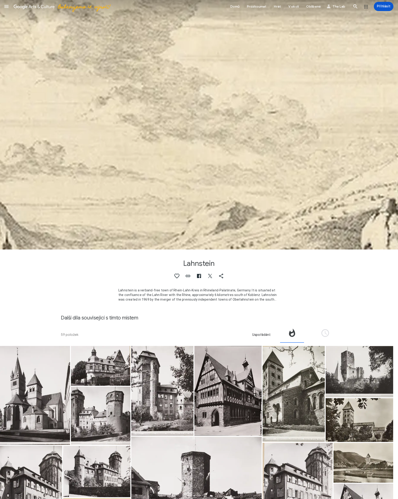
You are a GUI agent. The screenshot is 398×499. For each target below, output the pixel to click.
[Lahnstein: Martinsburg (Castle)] (100, 416)
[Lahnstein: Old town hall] (228, 391)
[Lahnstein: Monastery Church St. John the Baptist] (294, 394)
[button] (6, 6)
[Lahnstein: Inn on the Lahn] (100, 366)
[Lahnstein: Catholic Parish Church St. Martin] (35, 395)
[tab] (292, 335)
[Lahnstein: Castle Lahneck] (359, 371)
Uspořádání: (261, 335)
